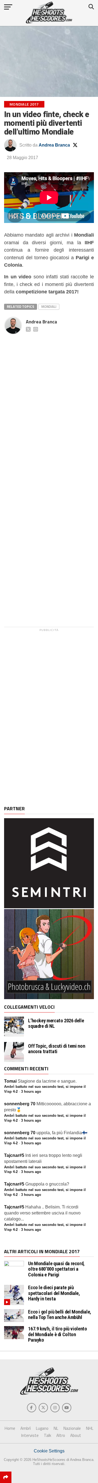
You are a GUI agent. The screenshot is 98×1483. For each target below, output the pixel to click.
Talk (47, 1435)
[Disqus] (49, 405)
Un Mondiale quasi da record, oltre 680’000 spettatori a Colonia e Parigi (56, 1269)
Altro (60, 1435)
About (75, 1435)
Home (10, 1428)
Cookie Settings (49, 1451)
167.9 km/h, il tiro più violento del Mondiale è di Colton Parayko (57, 1334)
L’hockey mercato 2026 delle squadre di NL (56, 1023)
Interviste (30, 1435)
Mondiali (48, 306)
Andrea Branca (54, 145)
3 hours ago (31, 1091)
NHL (89, 1428)
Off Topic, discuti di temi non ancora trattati (56, 1048)
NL (56, 1428)
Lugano (42, 1428)
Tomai (10, 1081)
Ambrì (25, 1428)
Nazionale (72, 1428)
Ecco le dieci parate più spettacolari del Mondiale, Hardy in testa (54, 1293)
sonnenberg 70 (19, 1103)
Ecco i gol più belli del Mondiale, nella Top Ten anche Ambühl (59, 1314)
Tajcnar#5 (14, 1155)
